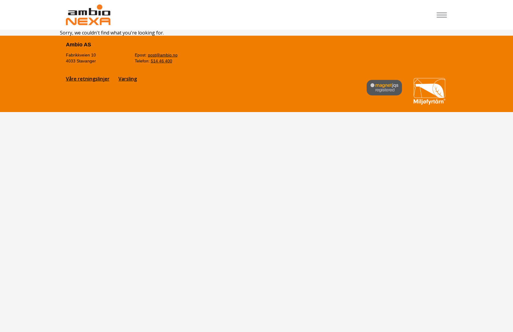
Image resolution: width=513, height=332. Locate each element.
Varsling (127, 79)
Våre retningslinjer (88, 79)
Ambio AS (78, 45)
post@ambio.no (163, 55)
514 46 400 (161, 61)
